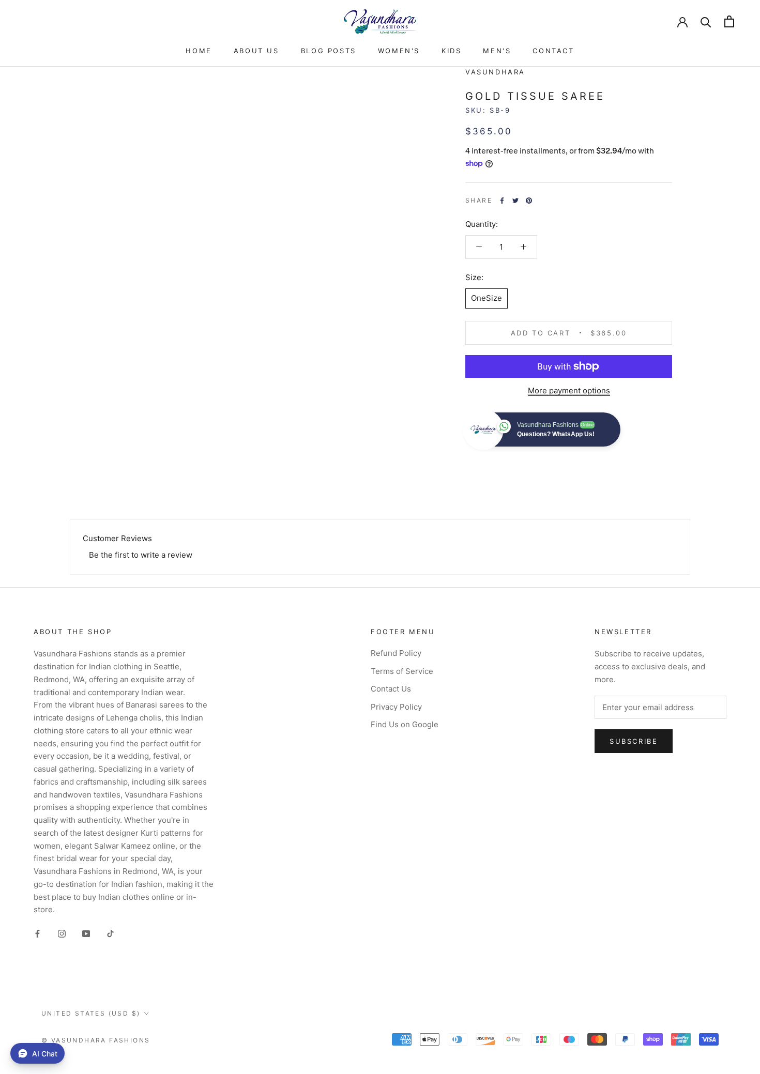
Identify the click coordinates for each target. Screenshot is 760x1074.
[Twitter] (515, 200)
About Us (256, 51)
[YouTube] (86, 933)
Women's (399, 51)
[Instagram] (62, 933)
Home (198, 51)
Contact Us (391, 689)
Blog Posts (328, 51)
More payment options (569, 390)
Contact (553, 51)
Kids (451, 51)
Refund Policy (396, 653)
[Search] (706, 21)
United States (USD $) (90, 1013)
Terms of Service (402, 671)
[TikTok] (110, 933)
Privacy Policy (396, 707)
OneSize (486, 298)
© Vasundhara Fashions (95, 1040)
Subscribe (634, 741)
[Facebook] (502, 200)
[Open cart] (729, 21)
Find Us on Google (404, 724)
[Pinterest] (529, 200)
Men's (497, 51)
